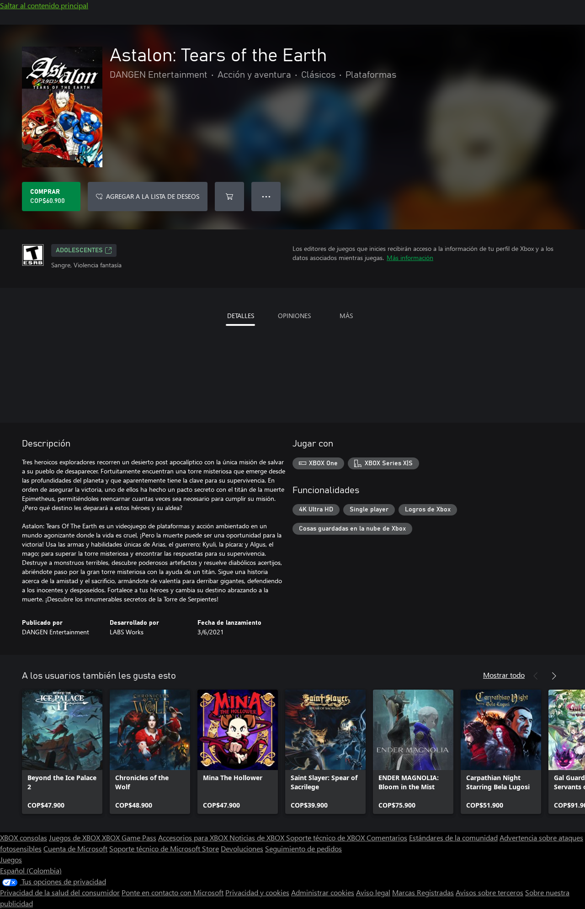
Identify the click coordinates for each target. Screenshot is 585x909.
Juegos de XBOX (75, 837)
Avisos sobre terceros (489, 892)
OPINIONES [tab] (294, 315)
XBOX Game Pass (129, 837)
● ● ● (266, 196)
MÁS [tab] (346, 315)
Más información (410, 257)
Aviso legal (373, 892)
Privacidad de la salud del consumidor (60, 892)
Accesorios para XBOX (193, 837)
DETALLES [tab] (240, 315)
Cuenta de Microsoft (75, 848)
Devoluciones (242, 848)
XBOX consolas (23, 837)
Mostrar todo (504, 675)
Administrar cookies (322, 892)
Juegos (11, 859)
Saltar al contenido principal (44, 5)
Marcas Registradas (423, 892)
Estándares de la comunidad (453, 837)
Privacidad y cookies (257, 892)
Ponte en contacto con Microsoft (172, 892)
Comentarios (387, 837)
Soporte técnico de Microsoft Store (164, 848)
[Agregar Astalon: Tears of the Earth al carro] (229, 196)
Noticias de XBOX (257, 837)
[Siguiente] (554, 676)
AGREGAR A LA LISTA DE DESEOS (152, 196)
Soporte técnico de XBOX (326, 837)
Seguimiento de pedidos (303, 848)
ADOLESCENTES (79, 250)
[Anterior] (535, 676)
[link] (62, 752)
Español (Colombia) (31, 870)
